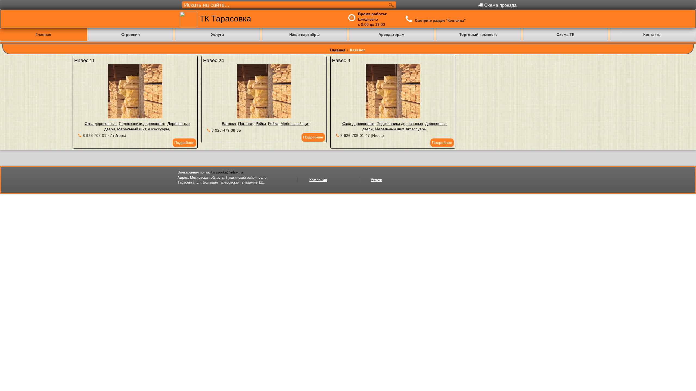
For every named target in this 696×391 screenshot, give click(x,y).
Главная (337, 50)
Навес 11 (84, 60)
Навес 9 (341, 60)
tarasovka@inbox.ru (227, 172)
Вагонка (229, 123)
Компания (318, 180)
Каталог (357, 50)
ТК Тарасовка (224, 18)
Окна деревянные (101, 123)
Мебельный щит (131, 129)
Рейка (273, 123)
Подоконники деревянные (142, 123)
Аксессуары (158, 129)
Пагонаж (245, 123)
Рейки (261, 123)
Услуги (376, 180)
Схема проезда (500, 5)
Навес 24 (213, 60)
